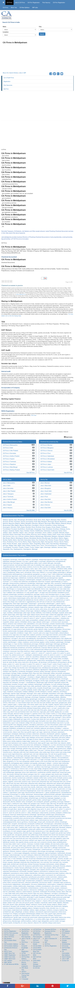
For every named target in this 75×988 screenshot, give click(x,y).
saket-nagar (26, 613)
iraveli (10, 879)
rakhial (70, 569)
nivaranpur (30, 844)
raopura (45, 901)
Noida (33, 540)
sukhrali (61, 666)
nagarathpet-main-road (55, 589)
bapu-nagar (36, 701)
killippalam (26, 869)
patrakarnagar (50, 814)
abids (32, 686)
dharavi (25, 774)
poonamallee (62, 635)
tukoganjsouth (20, 697)
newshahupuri (7, 734)
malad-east (39, 787)
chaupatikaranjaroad (9, 567)
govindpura (16, 611)
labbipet (38, 914)
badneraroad (47, 576)
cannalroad (29, 647)
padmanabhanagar (64, 596)
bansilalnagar (31, 583)
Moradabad (32, 538)
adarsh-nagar (20, 701)
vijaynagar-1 (6, 677)
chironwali (67, 642)
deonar (17, 791)
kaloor (68, 725)
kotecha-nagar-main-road (13, 836)
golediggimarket (7, 603)
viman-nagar (36, 827)
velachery (28, 625)
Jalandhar (15, 532)
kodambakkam (56, 631)
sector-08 (26, 609)
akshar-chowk (52, 903)
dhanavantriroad (30, 792)
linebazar (57, 679)
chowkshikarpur (7, 816)
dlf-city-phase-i (34, 662)
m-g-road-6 (33, 706)
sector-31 (20, 618)
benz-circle (44, 914)
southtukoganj (50, 697)
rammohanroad (60, 745)
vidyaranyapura (66, 794)
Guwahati (11, 531)
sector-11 (51, 616)
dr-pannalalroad (27, 574)
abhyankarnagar (33, 798)
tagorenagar (24, 603)
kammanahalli (52, 592)
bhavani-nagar (32, 893)
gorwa (32, 903)
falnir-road (58, 761)
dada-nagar (12, 717)
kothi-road (30, 565)
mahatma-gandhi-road (9, 725)
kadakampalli (57, 880)
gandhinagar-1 (31, 675)
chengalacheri (61, 868)
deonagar (15, 800)
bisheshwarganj (30, 914)
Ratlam (66, 542)
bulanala (5, 908)
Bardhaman (63, 521)
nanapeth (14, 824)
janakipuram (6, 750)
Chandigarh (35, 525)
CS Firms (5, 7)
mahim (45, 787)
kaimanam (21, 882)
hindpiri (42, 844)
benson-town (61, 591)
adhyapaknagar (15, 675)
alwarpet (38, 622)
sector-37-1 (42, 653)
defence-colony (41, 805)
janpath (5, 614)
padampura (23, 583)
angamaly (5, 728)
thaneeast (36, 864)
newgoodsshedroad (8, 605)
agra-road (65, 570)
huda (41, 847)
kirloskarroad (9, 607)
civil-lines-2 (23, 767)
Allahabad (53, 520)
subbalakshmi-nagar (18, 919)
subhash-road (33, 840)
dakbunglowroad (38, 816)
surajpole (15, 899)
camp (53, 576)
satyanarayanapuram (44, 917)
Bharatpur (35, 523)
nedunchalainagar (14, 855)
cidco (52, 583)
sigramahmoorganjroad (51, 912)
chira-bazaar (10, 774)
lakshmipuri (22, 734)
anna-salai (39, 624)
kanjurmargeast (15, 789)
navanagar (24, 675)
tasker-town (66, 589)
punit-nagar (55, 901)
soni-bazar (25, 840)
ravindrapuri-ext (7, 914)
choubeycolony (17, 833)
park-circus (49, 741)
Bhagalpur (29, 523)
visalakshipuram (46, 758)
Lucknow (20, 536)
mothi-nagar (60, 693)
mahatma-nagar (44, 803)
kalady (18, 721)
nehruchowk (18, 706)
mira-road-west (54, 862)
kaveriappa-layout (53, 594)
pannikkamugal (18, 869)
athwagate (22, 860)
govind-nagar (66, 715)
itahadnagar (61, 580)
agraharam (6, 851)
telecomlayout (12, 598)
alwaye (12, 726)
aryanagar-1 (58, 717)
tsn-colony (24, 923)
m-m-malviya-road (15, 581)
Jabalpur (5, 532)
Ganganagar (37, 529)
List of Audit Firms (8, 78)
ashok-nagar (68, 613)
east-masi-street (31, 759)
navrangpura (6, 570)
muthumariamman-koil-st (46, 820)
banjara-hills (64, 682)
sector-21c (49, 653)
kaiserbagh (19, 748)
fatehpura (52, 899)
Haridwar (26, 531)
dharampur (13, 646)
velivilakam (48, 879)
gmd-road (62, 770)
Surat (38, 545)
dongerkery (10, 761)
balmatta (15, 765)
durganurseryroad (57, 897)
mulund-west (17, 781)
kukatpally (29, 690)
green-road (36, 847)
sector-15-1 (57, 616)
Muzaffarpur (54, 538)
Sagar (19, 544)
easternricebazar (27, 891)
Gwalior (17, 531)
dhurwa (26, 842)
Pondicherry (10, 542)
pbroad (59, 675)
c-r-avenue (42, 741)
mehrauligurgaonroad (34, 668)
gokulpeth (47, 802)
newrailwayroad (46, 668)
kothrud (57, 822)
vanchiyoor (41, 873)
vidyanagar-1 (52, 675)
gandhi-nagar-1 (34, 592)
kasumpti (49, 858)
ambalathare (24, 888)
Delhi (18, 527)
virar (60, 862)
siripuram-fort (37, 923)
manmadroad (18, 565)
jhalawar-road (7, 743)
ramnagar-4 (6, 769)
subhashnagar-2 (46, 800)
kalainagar (38, 758)
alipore (41, 739)
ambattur (40, 631)
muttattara (38, 886)
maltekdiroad (22, 578)
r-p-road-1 (54, 708)
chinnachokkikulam (63, 758)
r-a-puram (35, 633)
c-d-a (46, 640)
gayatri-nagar (52, 914)
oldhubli (22, 679)
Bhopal (69, 523)
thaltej (65, 569)
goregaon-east (32, 774)
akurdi (30, 827)
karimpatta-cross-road (45, 721)
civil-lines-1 (54, 701)
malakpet (25, 691)
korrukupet (20, 631)
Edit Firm (6, 89)
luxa (57, 908)
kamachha (42, 908)
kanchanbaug (25, 699)
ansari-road (40, 791)
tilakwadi (59, 605)
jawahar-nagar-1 (12, 704)
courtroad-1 (6, 581)
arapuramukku (49, 890)
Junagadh (55, 532)
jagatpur (42, 642)
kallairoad (5, 747)
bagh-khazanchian (17, 754)
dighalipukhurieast (54, 669)
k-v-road (65, 710)
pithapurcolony (7, 921)
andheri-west (43, 778)
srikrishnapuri (35, 813)
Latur (12, 536)
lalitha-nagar (45, 919)
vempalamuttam (30, 880)
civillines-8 (40, 770)
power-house (60, 607)
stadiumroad (55, 772)
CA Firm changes (9, 935)
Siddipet (11, 545)
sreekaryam (63, 888)
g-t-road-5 (64, 581)
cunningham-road (41, 587)
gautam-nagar (14, 904)
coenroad (45, 675)
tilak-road (68, 891)
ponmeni (66, 759)
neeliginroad (14, 677)
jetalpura (54, 904)
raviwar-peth (31, 829)
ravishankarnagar (8, 699)
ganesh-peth (22, 800)
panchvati (19, 569)
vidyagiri (37, 677)
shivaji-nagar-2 (7, 803)
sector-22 (26, 616)
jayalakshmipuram (55, 792)
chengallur (33, 869)
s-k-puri (46, 816)
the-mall (50, 754)
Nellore (15, 540)
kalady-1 (50, 882)
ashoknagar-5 (30, 897)
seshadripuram (29, 594)
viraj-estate (57, 563)
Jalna (26, 532)
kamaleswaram (46, 886)
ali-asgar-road (44, 592)
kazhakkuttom (48, 866)
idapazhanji (24, 877)
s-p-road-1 (60, 587)
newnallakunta (64, 688)
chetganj (15, 914)
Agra (15, 520)
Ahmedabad (29, 520)
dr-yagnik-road (54, 833)
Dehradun (13, 527)
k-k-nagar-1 (23, 759)
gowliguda (61, 686)
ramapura (56, 910)
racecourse (13, 651)
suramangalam (32, 851)
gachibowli (38, 686)
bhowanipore (44, 736)
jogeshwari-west (44, 776)
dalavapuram (28, 875)
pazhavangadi (7, 877)
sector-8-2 (53, 655)
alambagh (37, 747)
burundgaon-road (18, 563)
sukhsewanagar (17, 613)
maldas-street (22, 897)
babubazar (6, 669)
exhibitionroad (66, 813)
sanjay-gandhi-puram (60, 748)
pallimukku (6, 726)
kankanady (65, 763)
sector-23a (12, 666)
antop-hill (47, 789)
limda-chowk (25, 836)
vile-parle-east (39, 789)
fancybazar (29, 669)
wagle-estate (6, 864)
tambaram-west (21, 624)
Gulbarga (62, 529)
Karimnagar (17, 534)
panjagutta (19, 686)
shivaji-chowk (13, 708)
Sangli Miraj (37, 544)
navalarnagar (19, 756)
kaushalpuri (32, 715)
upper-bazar (63, 840)
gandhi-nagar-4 (34, 561)
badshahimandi (7, 574)
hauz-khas (20, 651)
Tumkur (32, 547)
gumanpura (9, 745)
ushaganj (5, 695)
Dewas (23, 527)
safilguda (62, 680)
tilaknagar (62, 699)
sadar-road (66, 838)
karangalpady (15, 763)
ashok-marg (14, 750)
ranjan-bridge (38, 769)
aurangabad (21, 914)
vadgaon (25, 605)
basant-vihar (6, 602)
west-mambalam (29, 627)
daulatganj (25, 673)
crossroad (44, 647)
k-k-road (13, 831)
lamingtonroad (44, 679)
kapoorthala (60, 747)
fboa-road (24, 732)
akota (64, 904)
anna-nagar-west (24, 635)
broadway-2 (31, 677)
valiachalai (6, 871)
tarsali (44, 904)
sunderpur (26, 912)
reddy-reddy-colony (13, 893)
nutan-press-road (55, 836)
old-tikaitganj (44, 747)
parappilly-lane (21, 728)
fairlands (12, 851)
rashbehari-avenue (56, 739)
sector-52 (11, 813)
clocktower (42, 644)
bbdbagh (32, 737)
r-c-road (5, 893)
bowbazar (18, 737)
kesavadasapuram (8, 868)
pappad (42, 869)
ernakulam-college (24, 723)
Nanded (5, 540)
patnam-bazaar (7, 660)
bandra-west (6, 789)
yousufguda (52, 680)
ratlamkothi (17, 699)
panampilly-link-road (20, 726)
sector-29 (31, 811)
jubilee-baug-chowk (36, 835)
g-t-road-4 (16, 658)
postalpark (59, 813)
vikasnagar (43, 717)
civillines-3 (42, 572)
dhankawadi (11, 829)
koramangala (18, 596)
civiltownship (15, 849)
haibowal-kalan (43, 754)
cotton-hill (68, 873)
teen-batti (37, 710)
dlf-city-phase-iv (62, 662)
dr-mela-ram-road (50, 602)
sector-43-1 (6, 616)
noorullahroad (7, 576)
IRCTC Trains (8, 951)
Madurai (32, 536)
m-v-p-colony (37, 919)
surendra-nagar (39, 796)
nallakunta (56, 691)
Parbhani (61, 540)
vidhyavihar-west (33, 783)
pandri (48, 829)
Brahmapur (28, 525)
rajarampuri (61, 732)
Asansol (23, 521)
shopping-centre (18, 745)
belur (41, 673)
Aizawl (35, 520)
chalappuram (46, 745)
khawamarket (37, 708)
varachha (60, 858)
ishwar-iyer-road (44, 719)
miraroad (63, 860)
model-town (66, 750)
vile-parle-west (61, 789)
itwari (64, 800)
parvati (33, 825)
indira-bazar (11, 702)
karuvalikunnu (13, 866)
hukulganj (36, 908)
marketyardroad (28, 563)
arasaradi (54, 759)
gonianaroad (41, 603)
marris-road (35, 572)
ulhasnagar (16, 862)
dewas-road (20, 901)
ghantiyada (22, 904)
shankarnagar (7, 853)
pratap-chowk (67, 752)
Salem (31, 544)
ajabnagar (6, 583)
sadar (60, 800)
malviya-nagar (22, 704)
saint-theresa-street (23, 820)
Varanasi (60, 547)
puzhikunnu (67, 882)
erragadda (6, 690)
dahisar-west (42, 783)
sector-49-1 (40, 666)
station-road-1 (33, 750)
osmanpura (58, 583)
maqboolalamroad (17, 910)
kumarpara (66, 668)
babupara (30, 855)
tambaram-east (12, 624)
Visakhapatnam (18, 549)
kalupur (24, 567)
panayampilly (30, 726)
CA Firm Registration (34, 2)
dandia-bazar (58, 906)
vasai (68, 860)
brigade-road (30, 589)
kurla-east (58, 780)
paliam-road (62, 725)
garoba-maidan (36, 800)
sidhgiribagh (18, 912)
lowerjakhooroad (41, 858)
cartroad (25, 858)
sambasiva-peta (31, 660)
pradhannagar (54, 857)
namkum (23, 844)
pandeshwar (25, 761)
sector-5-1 (25, 811)
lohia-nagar (48, 658)
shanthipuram (29, 919)
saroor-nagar (56, 688)
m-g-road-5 (21, 765)
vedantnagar (39, 583)
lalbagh (28, 904)
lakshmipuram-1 (40, 792)
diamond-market (18, 714)
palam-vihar (7, 668)
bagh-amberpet (49, 682)
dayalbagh (35, 559)
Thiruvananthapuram (51, 545)
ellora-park (6, 904)
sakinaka (60, 787)
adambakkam (31, 624)
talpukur (12, 736)
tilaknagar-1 (43, 585)
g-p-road (47, 725)
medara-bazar (41, 660)
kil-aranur (35, 868)
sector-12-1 (11, 664)
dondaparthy (16, 923)
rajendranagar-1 (12, 642)
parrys (13, 625)
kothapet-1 (59, 660)
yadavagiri (58, 794)
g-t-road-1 (49, 574)
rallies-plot (15, 580)
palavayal (5, 635)
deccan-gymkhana (22, 822)
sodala (14, 701)
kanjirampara (6, 888)
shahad (30, 864)
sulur (39, 636)
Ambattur (63, 520)
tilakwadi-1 (67, 802)
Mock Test (14, 7)
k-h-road (27, 592)
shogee (54, 858)
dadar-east (44, 780)
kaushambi (57, 657)
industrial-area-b (7, 752)
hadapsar (68, 827)
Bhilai (53, 523)
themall (36, 600)
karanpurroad (22, 649)
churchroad (53, 855)
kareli (34, 576)
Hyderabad (47, 531)
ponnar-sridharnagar (58, 879)
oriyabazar (26, 642)
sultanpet (5, 594)
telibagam (62, 864)
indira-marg (6, 712)
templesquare (66, 761)
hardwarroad (62, 649)
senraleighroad (32, 581)
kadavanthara (7, 723)
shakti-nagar (22, 846)
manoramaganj (20, 695)
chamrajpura (24, 796)
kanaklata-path (64, 669)
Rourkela (14, 544)
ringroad (56, 704)
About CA (5, 73)
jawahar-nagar (21, 880)
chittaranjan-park (40, 807)
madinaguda (46, 684)
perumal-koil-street (28, 818)
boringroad (6, 814)
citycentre (54, 671)
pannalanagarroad (52, 578)
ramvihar (19, 644)
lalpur (54, 842)
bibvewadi (62, 827)
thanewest (42, 864)
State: (4, 26)
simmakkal (60, 759)
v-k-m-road (49, 730)
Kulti (4, 536)
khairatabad (52, 693)
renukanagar (6, 675)
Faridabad (64, 527)
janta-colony (20, 847)
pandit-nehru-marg (63, 708)
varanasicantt (39, 912)
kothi (49, 901)
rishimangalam (26, 884)
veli (14, 879)
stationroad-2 (35, 585)
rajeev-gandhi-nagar (43, 743)
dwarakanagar (16, 921)
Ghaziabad (49, 529)
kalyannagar (14, 578)
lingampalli (57, 682)
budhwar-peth (39, 824)
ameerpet (14, 684)
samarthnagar (7, 585)
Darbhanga (61, 525)
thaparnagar (6, 770)
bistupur (64, 714)
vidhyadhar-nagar (45, 701)
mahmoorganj (7, 910)
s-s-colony (65, 756)
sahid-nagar (19, 614)
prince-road (25, 772)
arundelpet (65, 658)
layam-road (15, 723)
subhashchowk (21, 708)
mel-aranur (34, 884)
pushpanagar (51, 895)
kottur (35, 631)
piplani (54, 611)
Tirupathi (21, 547)
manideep (10, 613)
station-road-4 (16, 844)
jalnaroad (20, 585)
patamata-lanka (61, 914)
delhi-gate (50, 563)
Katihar (28, 534)
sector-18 (49, 809)
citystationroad (50, 561)
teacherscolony (51, 651)
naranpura (51, 570)
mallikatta (5, 765)
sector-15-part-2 (57, 664)
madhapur (31, 684)
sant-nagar (15, 846)
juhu (64, 781)
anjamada (20, 890)
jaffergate (14, 585)
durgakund (12, 908)
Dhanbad (28, 527)
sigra (13, 912)
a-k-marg (68, 789)
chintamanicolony (14, 583)
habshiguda (28, 680)
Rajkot (42, 542)
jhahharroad (28, 847)
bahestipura (53, 846)
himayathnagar (47, 688)
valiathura (36, 871)
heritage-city (15, 668)
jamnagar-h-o (28, 714)
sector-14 (25, 664)
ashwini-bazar (60, 895)
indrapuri (22, 611)
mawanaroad (55, 767)
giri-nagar (39, 732)
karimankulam (50, 864)
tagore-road (41, 840)
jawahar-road (26, 835)
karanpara (62, 835)
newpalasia (42, 697)
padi (40, 633)
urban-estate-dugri (44, 752)
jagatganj (24, 908)
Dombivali (38, 527)
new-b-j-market (63, 704)
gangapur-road (35, 803)
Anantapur (17, 521)
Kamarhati (6, 534)
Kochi (39, 534)
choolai (46, 627)
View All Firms (30, 472)
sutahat (5, 642)
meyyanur (18, 851)
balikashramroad (8, 563)
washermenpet (12, 631)
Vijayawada (6, 549)
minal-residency (46, 613)
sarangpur (32, 570)
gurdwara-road (39, 767)
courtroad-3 (57, 849)
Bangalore (44, 521)
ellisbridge (14, 570)
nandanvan (56, 796)
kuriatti (47, 877)
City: (40, 26)
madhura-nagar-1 (47, 686)
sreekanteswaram (33, 888)
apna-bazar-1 (48, 666)
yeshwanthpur (7, 591)
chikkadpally (67, 693)
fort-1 (39, 774)
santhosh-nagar (14, 690)
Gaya (43, 529)
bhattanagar (46, 673)
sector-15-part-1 (47, 664)
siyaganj (56, 695)
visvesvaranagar (38, 794)
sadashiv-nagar (38, 607)
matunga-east (34, 785)
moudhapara (6, 831)
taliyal (56, 890)
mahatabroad (59, 640)
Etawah (58, 527)
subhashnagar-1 (50, 603)
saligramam (61, 620)
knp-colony (40, 893)
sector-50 (65, 811)
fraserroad (13, 814)
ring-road (28, 860)
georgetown (36, 574)
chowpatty (66, 774)
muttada (15, 886)
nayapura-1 (38, 901)
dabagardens (45, 921)
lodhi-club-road (24, 752)
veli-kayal (18, 879)
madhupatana (68, 640)
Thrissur (68, 545)
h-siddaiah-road (10, 592)
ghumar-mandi (7, 754)
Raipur (30, 542)
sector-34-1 (58, 811)
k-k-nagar (14, 629)
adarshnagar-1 (22, 677)
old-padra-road (15, 906)
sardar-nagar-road (16, 840)
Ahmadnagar (21, 520)
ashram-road (21, 570)
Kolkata (49, 534)
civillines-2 (55, 800)
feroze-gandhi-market (60, 754)
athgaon (12, 669)
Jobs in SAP (22, 73)
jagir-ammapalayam (51, 853)
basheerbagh (38, 684)
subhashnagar (7, 644)
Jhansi (44, 532)
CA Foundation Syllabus (11, 944)
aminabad (21, 750)
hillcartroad (67, 855)
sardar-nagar (6, 840)
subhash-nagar (31, 846)
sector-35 (32, 616)
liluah (30, 673)
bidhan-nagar (25, 737)
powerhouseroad (58, 600)
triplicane (40, 629)
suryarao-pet (26, 917)
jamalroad (29, 816)
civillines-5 (42, 600)
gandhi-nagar (17, 917)
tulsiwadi (35, 778)
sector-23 (5, 666)
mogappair (64, 631)
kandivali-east (21, 778)
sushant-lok (66, 660)
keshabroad (13, 647)
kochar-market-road (56, 752)
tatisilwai (47, 844)
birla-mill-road (41, 602)
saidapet (41, 620)
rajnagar (42, 658)
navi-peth (27, 825)
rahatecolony (6, 798)
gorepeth (29, 800)
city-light (66, 858)
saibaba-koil (67, 638)
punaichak (52, 813)
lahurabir (52, 908)
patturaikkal (11, 891)
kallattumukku (22, 886)
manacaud (14, 882)
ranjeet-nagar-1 (7, 710)
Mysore (61, 538)
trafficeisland (6, 679)
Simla (23, 545)
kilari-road (34, 598)
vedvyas (29, 849)
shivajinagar (63, 822)
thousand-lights (54, 633)
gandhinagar (6, 693)
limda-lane (36, 712)
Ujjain (41, 547)
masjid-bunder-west (55, 776)
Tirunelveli (15, 547)
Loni (16, 536)
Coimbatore (48, 525)
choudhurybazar (39, 640)
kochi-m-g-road (64, 723)
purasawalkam (34, 620)
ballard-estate (25, 789)
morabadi (36, 844)
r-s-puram (62, 636)
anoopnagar (48, 699)
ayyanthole (36, 891)
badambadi (30, 640)
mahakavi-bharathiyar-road (51, 723)
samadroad (28, 572)
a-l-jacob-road (52, 726)
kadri (27, 765)
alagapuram (41, 853)
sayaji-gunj (62, 901)
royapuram (18, 620)
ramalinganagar (59, 851)
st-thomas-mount (56, 622)
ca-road (63, 798)
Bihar (12, 525)
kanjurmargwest (52, 787)
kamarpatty (54, 668)
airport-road (13, 712)
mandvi (40, 904)
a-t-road (22, 669)
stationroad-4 (33, 772)
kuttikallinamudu (34, 879)
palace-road (64, 836)
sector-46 (5, 662)
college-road (26, 803)
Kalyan (67, 532)
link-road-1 (41, 750)
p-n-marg (58, 714)
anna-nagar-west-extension (50, 635)
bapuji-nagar (11, 614)
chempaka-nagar (58, 882)
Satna (47, 544)
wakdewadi (24, 829)
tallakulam (10, 758)
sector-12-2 (37, 811)
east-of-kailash (50, 807)
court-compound (42, 842)
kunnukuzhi (49, 875)
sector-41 (68, 809)
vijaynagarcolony (48, 559)
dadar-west (65, 780)
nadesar (32, 910)
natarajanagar (43, 756)
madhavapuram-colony (9, 880)
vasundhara (35, 657)
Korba (59, 534)
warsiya (49, 904)
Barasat (57, 521)
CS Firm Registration (59, 2)
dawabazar (12, 695)
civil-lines (47, 750)
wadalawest (42, 785)
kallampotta (68, 884)
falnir (10, 765)
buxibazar (53, 642)
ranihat (47, 642)
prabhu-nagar (64, 844)
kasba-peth (55, 827)
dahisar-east (60, 783)
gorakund (35, 695)
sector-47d (19, 616)
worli (51, 781)
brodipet (14, 660)
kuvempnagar (14, 794)
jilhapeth (12, 706)
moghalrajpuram (7, 915)
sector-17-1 (20, 653)
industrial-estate (33, 752)
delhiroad (46, 770)
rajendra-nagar (15, 693)
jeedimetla (22, 680)
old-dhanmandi (32, 743)
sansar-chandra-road (64, 701)
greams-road (21, 629)
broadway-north (7, 730)
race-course (29, 906)
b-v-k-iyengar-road (20, 589)
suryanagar (42, 561)
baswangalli (18, 605)
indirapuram (43, 657)
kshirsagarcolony (61, 899)
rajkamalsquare (7, 580)
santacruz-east (26, 781)
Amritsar (11, 521)
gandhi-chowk (31, 831)
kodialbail (26, 763)
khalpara (5, 857)
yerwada (18, 829)
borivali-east (26, 785)
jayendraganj (6, 673)
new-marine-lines (25, 787)
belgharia (19, 741)
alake (4, 761)
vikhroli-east (9, 783)
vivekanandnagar (8, 833)
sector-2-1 (24, 813)
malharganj (68, 695)
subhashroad (36, 647)
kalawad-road (47, 835)
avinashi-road (16, 895)
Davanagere (6, 527)
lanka (47, 908)
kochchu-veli (58, 869)
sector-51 (5, 813)
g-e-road (45, 831)
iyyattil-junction (54, 719)
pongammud (25, 879)
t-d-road (32, 730)
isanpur (44, 569)
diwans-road (16, 732)
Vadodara (54, 547)
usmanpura (26, 569)
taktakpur (32, 912)
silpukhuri (15, 671)
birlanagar (47, 671)
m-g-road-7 (25, 561)
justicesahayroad (60, 814)
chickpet (5, 600)
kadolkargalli (52, 605)
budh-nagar (26, 614)
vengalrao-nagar (22, 688)
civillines (26, 715)
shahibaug (6, 569)
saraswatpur (66, 673)
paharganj (28, 807)
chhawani (69, 699)
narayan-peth (41, 822)
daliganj (69, 748)
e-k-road (26, 770)
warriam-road (68, 730)
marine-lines (6, 787)
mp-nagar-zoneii (62, 609)
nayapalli (61, 613)
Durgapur (48, 527)
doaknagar (27, 756)
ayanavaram (35, 625)
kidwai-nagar (40, 715)
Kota (62, 534)
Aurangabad (29, 521)
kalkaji (4, 809)
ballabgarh (29, 655)
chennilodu (65, 869)
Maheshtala (47, 536)
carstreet (55, 763)
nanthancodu (43, 888)
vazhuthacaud (32, 877)
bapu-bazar (55, 702)
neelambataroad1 (38, 655)
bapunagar (13, 569)
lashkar (42, 671)
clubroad (39, 675)
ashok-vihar (66, 807)
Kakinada (61, 532)
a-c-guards (22, 690)
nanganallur (13, 633)
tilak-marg (53, 803)
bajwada (59, 903)
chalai (40, 868)
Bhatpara (41, 523)
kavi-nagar (50, 657)
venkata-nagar (58, 820)
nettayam (61, 890)
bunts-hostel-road (49, 761)
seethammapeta (7, 923)
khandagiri (55, 613)
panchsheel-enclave (23, 805)
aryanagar (46, 846)
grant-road (9, 785)
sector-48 (11, 662)
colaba (23, 780)
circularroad (32, 858)
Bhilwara (58, 523)
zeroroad (29, 576)
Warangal (34, 549)
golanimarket (41, 706)
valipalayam (47, 893)
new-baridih (10, 715)
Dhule (33, 527)
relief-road (18, 567)
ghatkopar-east (17, 785)
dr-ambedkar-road (39, 565)
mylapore (32, 635)
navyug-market (56, 658)
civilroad (66, 846)
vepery (67, 620)
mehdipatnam (7, 680)
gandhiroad (64, 644)
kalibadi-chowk (55, 829)
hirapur (33, 651)
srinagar (52, 919)
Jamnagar (31, 532)
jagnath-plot (10, 835)
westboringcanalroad (23, 814)
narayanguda (18, 691)
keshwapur (60, 677)
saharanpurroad (38, 649)
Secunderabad (54, 544)
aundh (60, 825)
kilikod (54, 868)
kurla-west (37, 780)
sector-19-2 (45, 811)
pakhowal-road (27, 754)
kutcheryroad (55, 840)
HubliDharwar (39, 531)
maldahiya (26, 910)
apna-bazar (32, 666)
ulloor (38, 869)
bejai (60, 763)
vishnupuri (36, 717)
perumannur (39, 723)
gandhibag (53, 802)
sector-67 (18, 811)
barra (64, 717)
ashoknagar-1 (15, 679)
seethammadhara (26, 921)
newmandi (23, 791)
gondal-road (62, 833)
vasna (32, 569)
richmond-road (41, 598)
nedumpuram (33, 890)
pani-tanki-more (63, 857)
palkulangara (28, 868)
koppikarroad (52, 677)
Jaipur (10, 532)
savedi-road (59, 565)
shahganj (56, 559)
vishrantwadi (57, 824)
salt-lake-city (18, 736)
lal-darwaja (51, 567)
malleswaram (20, 592)
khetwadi (59, 778)
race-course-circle (39, 906)
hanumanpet (43, 915)
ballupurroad (47, 649)
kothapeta (15, 682)
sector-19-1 (22, 657)
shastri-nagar (48, 715)
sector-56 (17, 813)
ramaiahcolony (7, 895)
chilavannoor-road (58, 730)
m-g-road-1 (50, 598)
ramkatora (49, 910)
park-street (62, 737)
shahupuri (54, 732)
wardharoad (14, 798)
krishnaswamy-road (62, 721)
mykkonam (63, 886)
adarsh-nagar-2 (60, 603)
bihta (29, 813)
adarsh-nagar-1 (50, 690)
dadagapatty (26, 853)
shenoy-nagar (32, 622)
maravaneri (33, 853)
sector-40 (26, 666)
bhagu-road (14, 602)
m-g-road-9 (28, 695)
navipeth (50, 704)
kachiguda (6, 688)
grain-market (50, 712)
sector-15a (6, 653)
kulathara (62, 873)
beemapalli (56, 866)
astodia (68, 567)
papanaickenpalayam (9, 636)
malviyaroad (6, 649)
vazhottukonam (60, 875)
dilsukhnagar (40, 682)
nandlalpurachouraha (9, 697)
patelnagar (27, 658)
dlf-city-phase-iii (52, 662)
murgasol (47, 581)
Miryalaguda (19, 538)
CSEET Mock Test (9, 953)
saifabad (55, 686)
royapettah (6, 622)
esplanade (11, 737)
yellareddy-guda (60, 690)
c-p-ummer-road (24, 730)
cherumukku (63, 871)
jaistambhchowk (67, 576)
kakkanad (43, 728)
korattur (5, 631)
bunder (44, 765)
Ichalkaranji (54, 531)
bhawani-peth (7, 824)
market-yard (14, 825)
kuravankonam (16, 877)
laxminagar (60, 802)
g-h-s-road (32, 765)
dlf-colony (13, 847)
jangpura (5, 807)
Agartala (11, 520)
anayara (57, 888)
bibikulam (54, 758)
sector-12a (18, 664)
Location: (6, 32)
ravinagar (13, 673)
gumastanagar (43, 695)
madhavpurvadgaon (42, 605)
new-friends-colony (11, 805)
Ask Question (8, 938)
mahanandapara (30, 857)
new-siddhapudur (31, 638)
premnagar (35, 644)
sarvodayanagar (57, 715)
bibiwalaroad (29, 600)
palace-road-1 (24, 591)
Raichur (25, 542)
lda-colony (30, 747)
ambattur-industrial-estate (57, 624)
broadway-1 (58, 728)
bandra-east (58, 774)
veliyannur (19, 891)
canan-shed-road (40, 730)
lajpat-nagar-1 (19, 715)
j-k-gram (49, 860)
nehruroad (46, 857)
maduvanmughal (48, 880)
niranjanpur (6, 651)
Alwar (58, 520)
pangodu (49, 868)
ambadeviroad (46, 580)
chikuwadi (65, 903)
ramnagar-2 (14, 638)
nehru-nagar (37, 693)
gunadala (15, 915)
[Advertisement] (37, 59)
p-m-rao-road (18, 761)
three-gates (43, 710)
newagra (41, 559)
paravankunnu (44, 871)
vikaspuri (57, 805)
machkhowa (21, 671)
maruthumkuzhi (7, 884)
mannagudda (33, 763)
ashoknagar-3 (35, 756)
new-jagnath (18, 835)
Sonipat (33, 545)
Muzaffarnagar (46, 538)
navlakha (50, 695)
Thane (42, 545)
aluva (36, 726)
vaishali (21, 658)
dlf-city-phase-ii (43, 662)
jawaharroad (6, 578)
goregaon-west (50, 774)
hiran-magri (68, 895)
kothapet (50, 915)
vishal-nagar (16, 603)
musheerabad (7, 684)
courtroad (62, 647)
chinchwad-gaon (49, 824)
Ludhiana (26, 536)
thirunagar (6, 855)
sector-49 (28, 657)
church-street (15, 591)
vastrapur (53, 569)
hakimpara (60, 855)
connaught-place (12, 809)
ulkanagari (50, 585)
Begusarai (12, 523)
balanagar (23, 693)
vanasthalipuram (31, 682)
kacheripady (24, 721)
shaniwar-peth (50, 822)
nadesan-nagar (33, 820)
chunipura (60, 846)
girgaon (5, 781)
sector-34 (45, 616)
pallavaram (60, 627)
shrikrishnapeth (30, 580)
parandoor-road (61, 726)
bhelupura (18, 908)
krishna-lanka (35, 915)
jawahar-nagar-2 (41, 829)
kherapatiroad (62, 671)
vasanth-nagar (46, 591)
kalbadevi (11, 776)
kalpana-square (35, 614)
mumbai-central (51, 778)
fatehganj (65, 906)
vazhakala (37, 728)
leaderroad (59, 574)
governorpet (33, 917)
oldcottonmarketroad (40, 578)
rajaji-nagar (37, 596)
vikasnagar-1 (52, 747)
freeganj (14, 901)
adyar (27, 620)
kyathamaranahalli (49, 794)
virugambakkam (7, 627)
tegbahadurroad (60, 646)
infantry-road (44, 589)
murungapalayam (26, 895)
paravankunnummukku (52, 873)
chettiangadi (43, 891)
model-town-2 (22, 602)
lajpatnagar (18, 772)
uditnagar (55, 847)
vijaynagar (28, 697)
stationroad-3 (62, 706)
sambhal (48, 772)
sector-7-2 (55, 666)
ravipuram (66, 728)
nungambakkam (20, 625)
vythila (54, 721)
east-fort (5, 891)
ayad (36, 897)
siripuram (30, 923)
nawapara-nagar (21, 831)
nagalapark (64, 734)
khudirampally (13, 857)
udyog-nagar (51, 710)
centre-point (59, 710)
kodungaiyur (58, 629)
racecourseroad (51, 587)
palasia (57, 697)
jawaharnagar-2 (54, 770)
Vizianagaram (27, 549)
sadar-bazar (47, 791)
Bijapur (17, 525)
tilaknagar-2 (19, 717)
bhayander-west (35, 862)
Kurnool (8, 536)
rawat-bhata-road (55, 743)
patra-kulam (11, 875)
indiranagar (57, 644)
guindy (35, 629)
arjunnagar (63, 559)
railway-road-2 (20, 572)
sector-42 (14, 618)
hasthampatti (61, 853)
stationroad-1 (35, 679)
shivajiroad (45, 769)
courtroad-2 (49, 600)
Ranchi (61, 542)
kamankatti (59, 673)
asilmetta (44, 923)
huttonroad (41, 581)
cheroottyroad (13, 747)
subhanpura (6, 906)
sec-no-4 (40, 899)
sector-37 (32, 618)
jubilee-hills (15, 680)
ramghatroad (11, 572)
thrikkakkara (12, 728)
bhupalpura (42, 897)
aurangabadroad (60, 561)
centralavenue (64, 796)
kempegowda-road (59, 585)
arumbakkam (6, 625)
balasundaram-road (58, 638)
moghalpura (13, 688)
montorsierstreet (7, 818)
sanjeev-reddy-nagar (39, 690)
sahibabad (64, 657)
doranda (49, 842)
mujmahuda (44, 903)
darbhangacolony (17, 574)
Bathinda (5, 523)
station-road (38, 704)
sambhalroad (41, 772)
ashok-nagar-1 (46, 622)
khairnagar (47, 767)
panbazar (36, 671)
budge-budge (26, 741)
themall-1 (5, 717)
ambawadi (58, 570)
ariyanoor (24, 851)
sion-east (53, 789)
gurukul (45, 567)
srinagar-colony (31, 688)
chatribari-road (7, 671)
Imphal (60, 531)
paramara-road (43, 726)
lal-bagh (13, 748)
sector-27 (51, 811)
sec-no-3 (46, 899)
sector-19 (67, 614)
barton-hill (21, 866)
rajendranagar (41, 814)
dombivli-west (23, 864)
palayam (68, 866)
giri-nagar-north (25, 719)
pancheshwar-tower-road (25, 712)
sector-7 (38, 618)
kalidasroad (6, 647)
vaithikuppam (39, 818)
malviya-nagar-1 (7, 611)
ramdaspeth (29, 802)
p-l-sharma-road (23, 769)
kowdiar (26, 873)
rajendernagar (33, 646)
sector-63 (12, 811)
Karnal (24, 534)
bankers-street (53, 769)
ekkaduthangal (39, 627)
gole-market (63, 805)
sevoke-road (6, 858)
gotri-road (18, 903)
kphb (58, 680)
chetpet (22, 627)
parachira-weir (49, 869)
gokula (47, 792)
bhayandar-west (57, 781)
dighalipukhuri (44, 669)
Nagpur (66, 538)
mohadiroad (49, 706)
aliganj (27, 750)
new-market (18, 739)
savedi (45, 563)
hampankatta (6, 763)
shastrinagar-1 (62, 769)
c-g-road (45, 570)
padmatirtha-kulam (37, 866)
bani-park (42, 702)
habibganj (44, 611)
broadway (42, 625)
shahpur (63, 567)
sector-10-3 (56, 653)
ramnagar (62, 921)
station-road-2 (64, 831)
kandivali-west (7, 778)
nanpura (16, 860)
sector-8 (43, 618)
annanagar (47, 759)
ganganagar (34, 895)
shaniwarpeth (50, 734)
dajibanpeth (44, 677)
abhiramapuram (28, 631)
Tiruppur (26, 547)
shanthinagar (10, 589)
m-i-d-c (56, 706)
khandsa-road (24, 668)
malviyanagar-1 (32, 603)
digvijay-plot (58, 712)
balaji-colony (23, 893)
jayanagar (37, 594)
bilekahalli (37, 589)
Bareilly (70, 521)
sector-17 (64, 616)
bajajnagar (50, 798)
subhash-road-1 (46, 708)
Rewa (4, 544)
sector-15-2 (13, 653)
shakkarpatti (16, 719)
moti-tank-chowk (44, 836)
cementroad (14, 649)
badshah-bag (63, 910)
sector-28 (7, 618)
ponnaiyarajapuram (53, 636)
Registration (6, 81)
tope (44, 868)
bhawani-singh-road (27, 702)
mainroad (48, 840)
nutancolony (27, 585)
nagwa (37, 910)
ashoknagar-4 (62, 572)
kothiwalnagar (10, 772)
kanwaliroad (21, 647)
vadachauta (9, 860)
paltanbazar (36, 669)
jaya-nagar (9, 587)
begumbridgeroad (8, 767)
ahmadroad (55, 765)
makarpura (34, 904)
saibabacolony (7, 640)
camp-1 (37, 825)
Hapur (21, 531)
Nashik (10, 540)
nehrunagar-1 (35, 658)
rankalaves (43, 734)
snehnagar (41, 699)
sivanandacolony (41, 638)
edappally (19, 725)
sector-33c (38, 616)
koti (10, 682)
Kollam (54, 534)
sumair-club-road (28, 710)
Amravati (5, 521)
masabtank (10, 691)
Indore (65, 531)
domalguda (68, 686)
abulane (49, 765)
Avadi (35, 521)
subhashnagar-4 (32, 899)
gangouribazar (7, 701)
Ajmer (39, 520)
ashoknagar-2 (42, 763)
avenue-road (44, 594)
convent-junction (7, 732)
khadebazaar (23, 607)
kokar (10, 844)
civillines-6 (28, 559)
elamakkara (32, 725)
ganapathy (44, 636)
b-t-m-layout (10, 596)
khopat (5, 862)
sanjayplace (6, 559)
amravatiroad (43, 798)
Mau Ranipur (6, 538)
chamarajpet (12, 600)
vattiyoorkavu (37, 875)
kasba (24, 739)
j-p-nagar (62, 594)
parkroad (54, 649)
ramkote (49, 691)
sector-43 (66, 664)
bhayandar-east (44, 781)
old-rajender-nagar (62, 803)
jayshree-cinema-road (39, 714)
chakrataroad (27, 644)
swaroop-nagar (28, 717)
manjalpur (37, 903)
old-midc (45, 704)
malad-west (67, 787)
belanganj (13, 561)
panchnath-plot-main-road (23, 838)
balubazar (14, 640)
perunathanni (41, 877)
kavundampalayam (31, 636)
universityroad (7, 901)
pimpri (8, 825)
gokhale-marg (27, 748)
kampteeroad (48, 796)
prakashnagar (13, 594)
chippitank (17, 767)
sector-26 (13, 616)
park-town (47, 620)
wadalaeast (59, 785)
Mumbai (39, 538)
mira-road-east (44, 862)
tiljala (58, 741)
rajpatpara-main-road (49, 838)
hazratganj (67, 747)
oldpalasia (63, 697)
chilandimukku (33, 873)
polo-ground (25, 903)
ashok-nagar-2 (13, 807)
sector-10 (55, 809)
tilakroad (50, 647)
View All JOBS (30, 510)
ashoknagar (45, 693)
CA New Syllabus (24, 7)
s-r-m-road (16, 730)
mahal (23, 802)
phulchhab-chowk (37, 838)
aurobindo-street (18, 818)
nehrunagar (21, 559)
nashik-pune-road (17, 803)
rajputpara (59, 838)
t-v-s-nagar (40, 759)
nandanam (54, 620)
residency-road (63, 598)
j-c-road (33, 587)
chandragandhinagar (9, 756)
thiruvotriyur (45, 624)
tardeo (27, 776)
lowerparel (36, 776)
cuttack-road (52, 614)
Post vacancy (46, 2)
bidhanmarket (45, 855)
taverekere (21, 594)
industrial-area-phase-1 (53, 618)
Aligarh (48, 520)
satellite (58, 567)
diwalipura (69, 901)
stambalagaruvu (50, 660)
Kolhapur (44, 534)
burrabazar (47, 737)
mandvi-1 (5, 776)
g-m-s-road (30, 649)
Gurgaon (5, 531)
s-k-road (30, 769)
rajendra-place (22, 809)
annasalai (5, 820)
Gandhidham (21, 529)
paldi (27, 570)
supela (53, 607)
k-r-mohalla (22, 794)
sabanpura (22, 580)
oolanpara (6, 866)
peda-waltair (54, 917)
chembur (14, 778)
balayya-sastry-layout (54, 923)
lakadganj (31, 796)
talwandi (63, 743)
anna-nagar (45, 633)
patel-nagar (21, 792)
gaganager (60, 614)
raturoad (5, 844)
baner (4, 825)
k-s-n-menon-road (64, 719)
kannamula (51, 888)
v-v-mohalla (16, 796)
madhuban (9, 899)
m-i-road (18, 702)
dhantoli (13, 802)
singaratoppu (31, 886)
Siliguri (19, 545)
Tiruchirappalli (7, 547)
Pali (47, 540)
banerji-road (29, 728)
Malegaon (55, 536)
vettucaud (28, 882)
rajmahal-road (49, 906)
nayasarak (51, 640)
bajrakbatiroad (22, 640)
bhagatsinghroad (31, 791)
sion (4, 791)
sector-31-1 (35, 653)
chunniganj (9, 719)
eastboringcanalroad (54, 816)
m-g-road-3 (63, 829)
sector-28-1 (27, 653)
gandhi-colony (56, 791)
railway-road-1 (7, 846)
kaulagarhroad (42, 646)
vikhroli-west (23, 783)
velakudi (60, 877)
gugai (20, 853)
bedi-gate (10, 714)
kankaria (29, 567)
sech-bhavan (36, 736)
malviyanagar (67, 574)
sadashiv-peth (23, 827)
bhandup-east (19, 774)
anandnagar (34, 697)
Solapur (28, 545)
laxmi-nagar (58, 807)
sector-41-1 (39, 664)
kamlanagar (13, 559)
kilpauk (5, 624)
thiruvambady (51, 891)
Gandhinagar (29, 529)
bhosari (5, 829)
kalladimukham (42, 884)
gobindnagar (59, 642)
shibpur (53, 673)
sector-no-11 (6, 897)
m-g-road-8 (39, 857)
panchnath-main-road (9, 838)
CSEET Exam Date (9, 957)
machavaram (57, 915)
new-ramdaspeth (38, 802)
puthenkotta (34, 882)
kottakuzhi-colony (54, 871)
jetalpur (5, 903)
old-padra (23, 906)
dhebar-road (45, 833)
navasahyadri (54, 825)
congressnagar (7, 800)
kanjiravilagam (15, 888)
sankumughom (51, 884)
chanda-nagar (44, 680)
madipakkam (47, 631)
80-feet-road (50, 717)
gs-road (17, 669)
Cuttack (54, 525)
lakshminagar (43, 895)
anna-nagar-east (14, 635)
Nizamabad (27, 540)
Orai (37, 540)
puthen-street (7, 882)
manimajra (11, 620)
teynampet (65, 622)
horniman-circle (66, 776)
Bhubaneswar (7, 525)
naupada (10, 862)
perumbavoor (51, 728)
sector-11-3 (59, 655)
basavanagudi (21, 598)
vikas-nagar (39, 846)
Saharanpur (25, 544)
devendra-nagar (27, 833)
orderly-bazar (62, 912)
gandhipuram (7, 638)
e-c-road (14, 644)
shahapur (31, 607)
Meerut (13, 538)
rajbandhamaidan (54, 831)
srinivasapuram (63, 893)
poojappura (39, 880)
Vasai (64, 547)
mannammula (43, 882)
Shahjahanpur (63, 544)
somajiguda (36, 680)
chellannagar (13, 820)
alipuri (63, 891)
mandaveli (51, 629)
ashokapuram (38, 745)
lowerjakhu (19, 858)
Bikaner (22, 525)
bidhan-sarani (7, 741)
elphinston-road (16, 780)
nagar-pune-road (50, 565)
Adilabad (5, 520)
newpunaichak (44, 813)
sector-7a (63, 653)
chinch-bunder (7, 780)
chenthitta (30, 871)
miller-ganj (16, 752)
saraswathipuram (66, 792)
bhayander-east (25, 862)
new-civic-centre (34, 609)
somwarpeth (31, 824)
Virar (11, 549)
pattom (44, 875)
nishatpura (37, 611)
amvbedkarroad (7, 658)
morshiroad (30, 578)
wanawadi (65, 824)
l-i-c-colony (15, 853)
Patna (4, 542)
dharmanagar (41, 851)
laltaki (25, 565)
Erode (53, 527)
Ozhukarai (42, 540)
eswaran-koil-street (49, 818)
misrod (59, 611)
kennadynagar (50, 851)
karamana (13, 890)
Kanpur (12, 534)
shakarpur (33, 805)
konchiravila (22, 871)
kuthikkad (5, 879)
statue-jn (26, 890)
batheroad (25, 581)
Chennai (41, 525)
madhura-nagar (36, 921)
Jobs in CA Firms (20, 2)
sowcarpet (6, 633)
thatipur (19, 673)
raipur (36, 569)
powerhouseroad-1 (47, 849)
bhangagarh (29, 671)
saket (33, 807)
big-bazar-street (20, 636)
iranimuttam (53, 877)
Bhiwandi (63, 523)
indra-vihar (64, 741)
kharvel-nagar (45, 614)
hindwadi (16, 607)
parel (31, 776)
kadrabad (29, 708)
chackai (16, 868)
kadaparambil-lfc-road (9, 721)
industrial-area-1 (18, 609)
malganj (61, 695)
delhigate (48, 897)
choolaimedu (29, 629)
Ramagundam (49, 542)
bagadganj (57, 798)
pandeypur (43, 910)
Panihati (50, 540)
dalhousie (56, 736)
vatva (40, 569)
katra (54, 574)
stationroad (35, 734)
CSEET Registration (10, 955)
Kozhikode (68, 534)
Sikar (15, 545)
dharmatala (54, 737)
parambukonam (14, 871)
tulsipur (20, 642)
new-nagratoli (20, 842)
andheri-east (29, 780)
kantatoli (12, 842)
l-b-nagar (68, 680)
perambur (39, 635)
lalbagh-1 (49, 763)
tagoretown (15, 576)
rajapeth (60, 578)
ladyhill (32, 761)
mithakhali (60, 569)
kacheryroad (62, 847)
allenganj (69, 572)
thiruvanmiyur (66, 629)
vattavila (5, 875)
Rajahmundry (36, 542)
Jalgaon (21, 532)
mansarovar (28, 701)
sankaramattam (7, 919)
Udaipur (37, 547)
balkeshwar (6, 561)
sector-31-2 (19, 666)
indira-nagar (42, 748)
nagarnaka (47, 583)
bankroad (69, 745)
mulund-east (66, 785)
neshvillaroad (51, 646)
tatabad (49, 638)
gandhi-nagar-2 (31, 732)
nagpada (10, 781)
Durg (43, 527)
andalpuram (58, 756)
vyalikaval (54, 591)
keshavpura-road (16, 743)
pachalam (25, 725)
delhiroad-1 (31, 767)
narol (48, 569)
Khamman (34, 534)
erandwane (66, 825)
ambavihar (40, 576)
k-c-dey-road (21, 857)
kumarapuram (20, 875)
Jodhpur (49, 532)
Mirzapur (26, 538)
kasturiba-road (17, 587)
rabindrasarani (27, 736)
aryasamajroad (65, 791)
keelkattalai (64, 625)
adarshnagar (49, 644)
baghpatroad (63, 765)
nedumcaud (6, 890)
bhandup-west (10, 791)
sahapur (50, 736)
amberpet (59, 684)
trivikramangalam (8, 869)
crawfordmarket (15, 787)
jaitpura (30, 908)
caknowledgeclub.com (21, 294)
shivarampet (29, 794)
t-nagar (26, 633)
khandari (18, 561)
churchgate (51, 780)
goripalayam (15, 759)
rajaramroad (46, 732)
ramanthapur (63, 691)
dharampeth (6, 802)
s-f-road (13, 858)
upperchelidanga (56, 581)
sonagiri (49, 611)
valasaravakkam (64, 633)
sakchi (4, 715)
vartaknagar (56, 860)
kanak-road (55, 835)
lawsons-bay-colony (64, 917)
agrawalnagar (33, 699)
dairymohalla (6, 847)
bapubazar (14, 897)
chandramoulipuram (25, 915)
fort (55, 875)
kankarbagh (32, 814)
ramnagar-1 (22, 682)
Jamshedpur (38, 532)
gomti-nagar (6, 748)
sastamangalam (7, 886)
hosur (65, 677)
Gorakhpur (56, 529)
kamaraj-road (26, 587)
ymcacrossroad (22, 747)
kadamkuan (22, 816)
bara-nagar (65, 739)
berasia (33, 613)
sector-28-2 (25, 662)
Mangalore (61, 536)
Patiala (67, 540)
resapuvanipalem (60, 919)
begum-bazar (26, 686)
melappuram (60, 884)
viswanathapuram (18, 758)
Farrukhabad (6, 529)
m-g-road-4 (67, 890)
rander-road (43, 860)
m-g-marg (49, 572)
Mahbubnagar (39, 536)
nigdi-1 (17, 827)
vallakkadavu (6, 873)
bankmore (27, 651)
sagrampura (35, 860)
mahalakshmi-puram (63, 592)
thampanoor (28, 866)
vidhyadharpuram (8, 917)
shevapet (68, 853)
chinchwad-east (22, 824)
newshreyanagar (66, 583)
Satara (43, 544)
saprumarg (35, 748)
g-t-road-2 (67, 600)
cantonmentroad (34, 642)
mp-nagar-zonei (52, 609)
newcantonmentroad (23, 646)
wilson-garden (33, 591)
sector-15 (43, 809)
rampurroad (63, 772)
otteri (30, 633)
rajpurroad (6, 646)
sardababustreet (61, 842)
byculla (33, 787)
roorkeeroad (13, 769)
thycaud (21, 868)
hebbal (40, 591)
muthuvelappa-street (62, 651)
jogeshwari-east (19, 776)
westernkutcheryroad (17, 770)
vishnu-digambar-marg (33, 809)
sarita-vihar (21, 807)
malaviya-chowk (34, 836)
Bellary (23, 523)
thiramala (62, 866)
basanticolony (7, 849)
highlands (39, 765)
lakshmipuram (22, 660)
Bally (39, 521)
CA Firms (9, 2)
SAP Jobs (35, 7)
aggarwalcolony (31, 602)
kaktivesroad (32, 605)
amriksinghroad (20, 600)
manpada (65, 862)
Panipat (56, 540)
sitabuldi (18, 802)
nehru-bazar (30, 704)
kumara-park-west (28, 596)
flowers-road (52, 627)
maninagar (39, 570)
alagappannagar (29, 758)
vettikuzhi (64, 880)
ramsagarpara (37, 833)
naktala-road (34, 741)
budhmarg (15, 816)
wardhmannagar (23, 798)
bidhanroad (37, 855)
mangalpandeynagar (65, 767)
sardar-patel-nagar (40, 651)
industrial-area (8, 609)
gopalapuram (7, 629)
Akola (43, 520)
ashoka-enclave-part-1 (18, 655)
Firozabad (14, 529)
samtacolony (39, 831)
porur (23, 620)
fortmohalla (6, 794)
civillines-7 (6, 792)
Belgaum (17, 523)
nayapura (25, 743)
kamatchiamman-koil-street (63, 818)
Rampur (56, 542)
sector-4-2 (6, 811)
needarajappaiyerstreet (9, 822)
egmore (17, 622)
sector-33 (26, 618)
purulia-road (32, 842)
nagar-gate (43, 712)
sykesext (57, 734)
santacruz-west (67, 778)
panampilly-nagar (33, 721)
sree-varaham (55, 886)
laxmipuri (29, 734)
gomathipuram (7, 759)
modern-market (50, 714)
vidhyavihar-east (51, 783)
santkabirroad (7, 912)
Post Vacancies (7, 85)
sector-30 (46, 655)
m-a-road (61, 908)
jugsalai (69, 714)
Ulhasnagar (47, 547)
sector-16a (8, 655)
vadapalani (68, 624)
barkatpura (43, 691)
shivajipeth (6, 736)
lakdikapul (31, 691)
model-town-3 (47, 847)
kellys (45, 629)
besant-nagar (57, 625)
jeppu (21, 763)
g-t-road (43, 574)
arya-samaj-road (28, 745)
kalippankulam (17, 884)
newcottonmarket (67, 675)
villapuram (51, 756)
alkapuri (60, 904)
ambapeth (39, 580)
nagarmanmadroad (8, 565)
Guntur (68, 529)
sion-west (32, 789)
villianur (63, 816)
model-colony (10, 827)
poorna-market (54, 921)
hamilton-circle (39, 761)
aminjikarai (20, 633)
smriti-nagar (47, 607)
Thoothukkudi (61, 545)
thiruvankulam (54, 725)
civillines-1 (59, 576)
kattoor (69, 635)
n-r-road (56, 598)
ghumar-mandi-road (56, 750)
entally (55, 741)
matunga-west (51, 785)
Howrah (32, 531)
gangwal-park (63, 702)
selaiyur (12, 622)
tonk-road (36, 702)
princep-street (40, 737)
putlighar (68, 580)
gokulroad (28, 679)
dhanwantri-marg (30, 901)
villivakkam (49, 625)
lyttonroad (56, 647)
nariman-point (35, 781)
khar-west (16, 783)
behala (13, 741)
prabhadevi (29, 778)
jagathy (42, 879)
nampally (39, 688)
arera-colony (43, 609)
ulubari (60, 668)
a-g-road (53, 745)
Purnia (20, 542)
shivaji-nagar (29, 611)
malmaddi (51, 679)
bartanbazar (32, 770)
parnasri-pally (64, 736)
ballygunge (47, 739)
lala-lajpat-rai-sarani (32, 739)
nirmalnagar (64, 679)
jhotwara (48, 702)
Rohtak (9, 544)
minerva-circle (54, 596)
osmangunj (12, 686)
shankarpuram (45, 596)
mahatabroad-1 (36, 849)
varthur (28, 598)
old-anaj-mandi (55, 844)
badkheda (39, 613)
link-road (32, 723)
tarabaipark (15, 734)
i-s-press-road (35, 719)
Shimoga (5, 545)
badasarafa (55, 699)
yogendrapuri (13, 792)
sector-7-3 (62, 809)
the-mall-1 (54, 580)
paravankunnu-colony (17, 873)
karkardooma (50, 805)
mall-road (35, 754)
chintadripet (23, 622)
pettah (65, 877)
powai (43, 774)
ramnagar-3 (54, 893)
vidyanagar (30, 693)
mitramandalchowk (45, 827)
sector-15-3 (31, 664)
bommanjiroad (65, 849)
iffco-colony (18, 662)
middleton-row (10, 739)
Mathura (67, 536)
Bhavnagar (48, 523)
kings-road (36, 673)
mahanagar (50, 748)
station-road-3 (38, 563)
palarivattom (40, 725)
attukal (57, 864)
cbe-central (22, 638)
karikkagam (41, 890)
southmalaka (22, 576)
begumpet (6, 682)
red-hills (37, 691)
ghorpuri (21, 825)
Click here (33, 415)
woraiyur (58, 891)
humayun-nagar (22, 684)
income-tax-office (38, 567)
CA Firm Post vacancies (11, 933)
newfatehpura (23, 899)
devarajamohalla (7, 796)
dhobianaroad (60, 602)
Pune (16, 542)
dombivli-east (15, 864)
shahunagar (26, 706)
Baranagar (51, 521)
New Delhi (21, 540)
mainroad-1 (22, 849)
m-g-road (53, 684)
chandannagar (32, 822)
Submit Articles (13, 73)
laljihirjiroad (6, 842)
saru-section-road (18, 710)
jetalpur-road (11, 903)
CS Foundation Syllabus (11, 946)
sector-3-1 (15, 657)
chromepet (16, 627)
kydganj (55, 572)
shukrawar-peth (44, 825)
